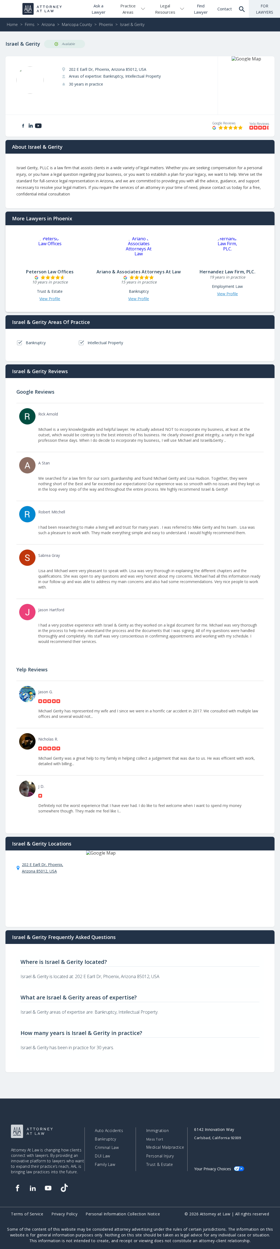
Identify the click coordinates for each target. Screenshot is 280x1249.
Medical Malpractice (165, 1147)
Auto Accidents (109, 1130)
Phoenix (106, 24)
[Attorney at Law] (42, 9)
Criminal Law (107, 1147)
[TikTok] (64, 1188)
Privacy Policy (64, 1214)
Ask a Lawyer (99, 9)
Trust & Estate (159, 1164)
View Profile (49, 299)
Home (12, 24)
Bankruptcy (105, 1139)
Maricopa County (77, 24)
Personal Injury (160, 1156)
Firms (29, 24)
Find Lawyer (201, 9)
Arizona (48, 24)
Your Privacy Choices (212, 1168)
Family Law (105, 1164)
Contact (224, 8)
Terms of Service (27, 1214)
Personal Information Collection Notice (123, 1214)
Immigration (157, 1130)
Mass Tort (154, 1139)
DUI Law (102, 1156)
